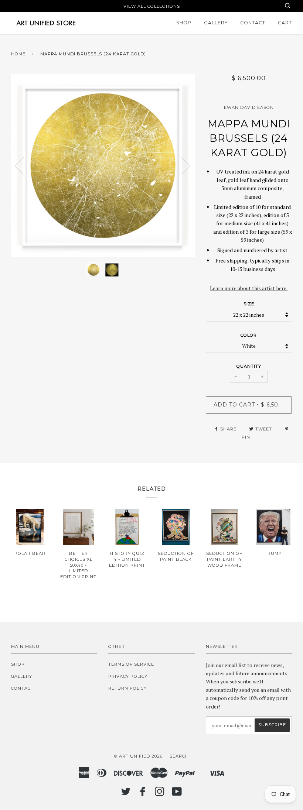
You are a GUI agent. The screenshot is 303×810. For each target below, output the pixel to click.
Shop (183, 22)
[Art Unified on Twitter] (126, 793)
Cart (285, 22)
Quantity (248, 366)
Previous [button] (23, 165)
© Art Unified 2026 (138, 756)
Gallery (216, 22)
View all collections (151, 6)
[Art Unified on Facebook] (143, 793)
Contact (252, 22)
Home (18, 53)
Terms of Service (131, 664)
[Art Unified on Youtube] (177, 793)
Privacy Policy (127, 676)
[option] (103, 165)
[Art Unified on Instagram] (160, 793)
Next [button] (181, 165)
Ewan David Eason (249, 107)
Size (249, 303)
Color (249, 335)
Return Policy (127, 688)
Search (179, 756)
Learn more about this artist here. (248, 288)
